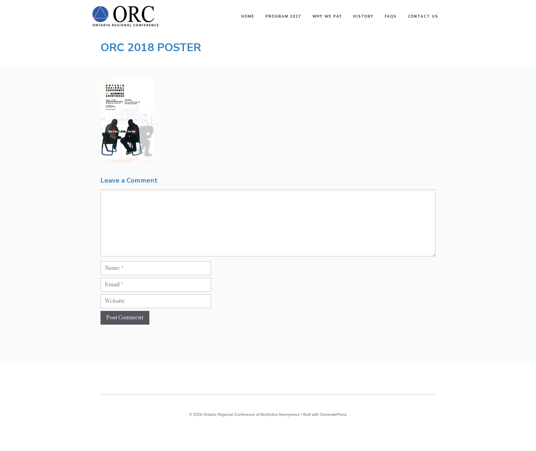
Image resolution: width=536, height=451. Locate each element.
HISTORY (363, 16)
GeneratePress (333, 414)
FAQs (391, 16)
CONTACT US (423, 16)
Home (247, 16)
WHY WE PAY (327, 16)
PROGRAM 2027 (283, 16)
